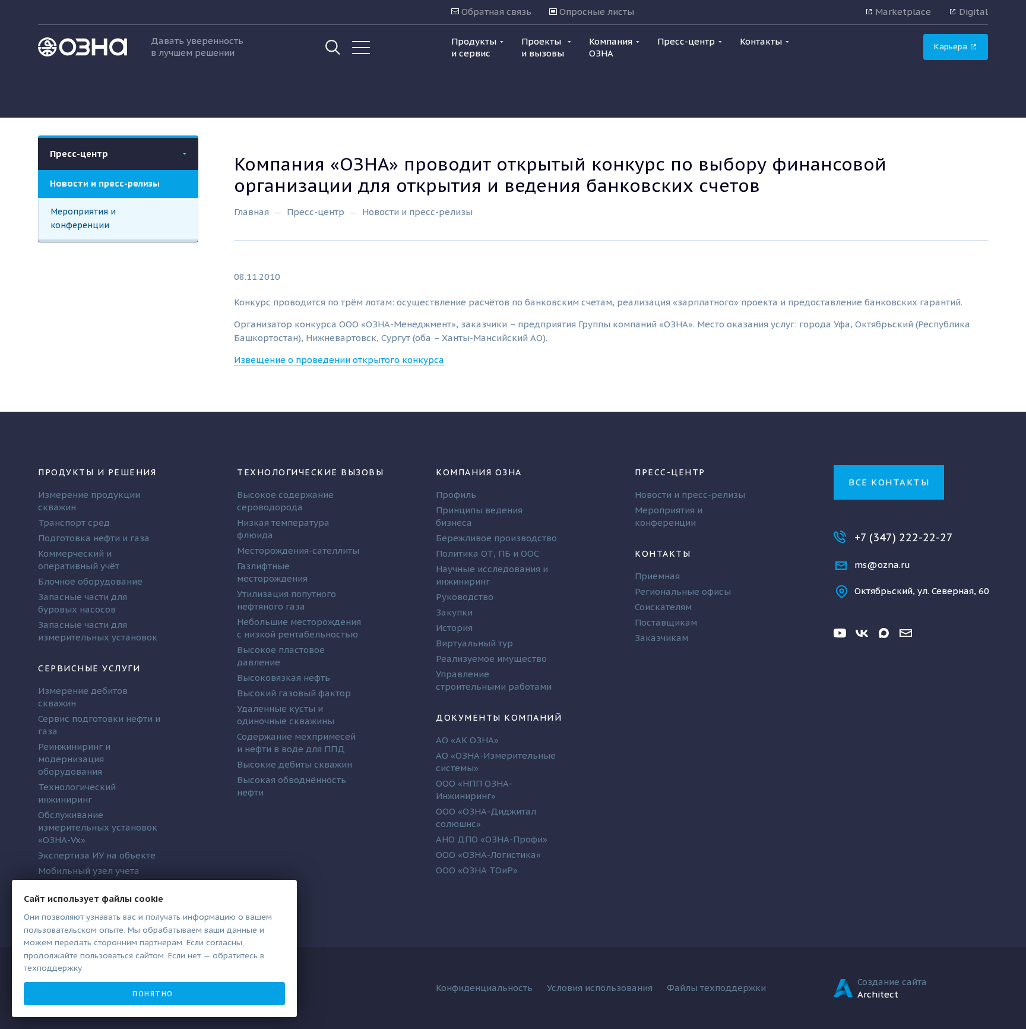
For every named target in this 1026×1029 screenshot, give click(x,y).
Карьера (952, 46)
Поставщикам (666, 622)
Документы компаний (499, 717)
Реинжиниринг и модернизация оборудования (74, 759)
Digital (972, 11)
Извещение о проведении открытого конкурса (339, 359)
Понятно (152, 993)
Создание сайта (892, 981)
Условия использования (600, 987)
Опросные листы (595, 11)
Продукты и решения (97, 472)
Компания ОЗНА (479, 472)
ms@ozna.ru (882, 564)
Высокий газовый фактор (294, 693)
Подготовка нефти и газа (94, 538)
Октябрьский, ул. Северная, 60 (921, 590)
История (454, 627)
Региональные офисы (683, 591)
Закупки (454, 612)
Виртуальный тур (474, 643)
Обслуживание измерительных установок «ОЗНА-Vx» (97, 827)
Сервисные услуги (89, 668)
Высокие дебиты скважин (294, 764)
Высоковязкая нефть (283, 677)
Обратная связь (495, 11)
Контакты (663, 553)
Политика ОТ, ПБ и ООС (487, 553)
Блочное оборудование (90, 581)
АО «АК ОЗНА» (467, 740)
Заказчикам (661, 637)
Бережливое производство (496, 538)
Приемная (657, 576)
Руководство (464, 596)
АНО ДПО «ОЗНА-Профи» (491, 839)
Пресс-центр (79, 153)
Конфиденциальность (484, 987)
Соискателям (663, 607)
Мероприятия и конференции (83, 218)
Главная (251, 211)
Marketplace (902, 11)
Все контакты (888, 482)
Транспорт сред (74, 522)
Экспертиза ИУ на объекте (97, 855)
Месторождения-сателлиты (298, 550)
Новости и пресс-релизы (105, 183)
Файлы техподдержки (716, 987)
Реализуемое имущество (491, 658)
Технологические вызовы (310, 472)
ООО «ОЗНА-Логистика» (488, 854)
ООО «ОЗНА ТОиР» (477, 870)
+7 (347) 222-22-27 (903, 537)
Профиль (456, 494)
